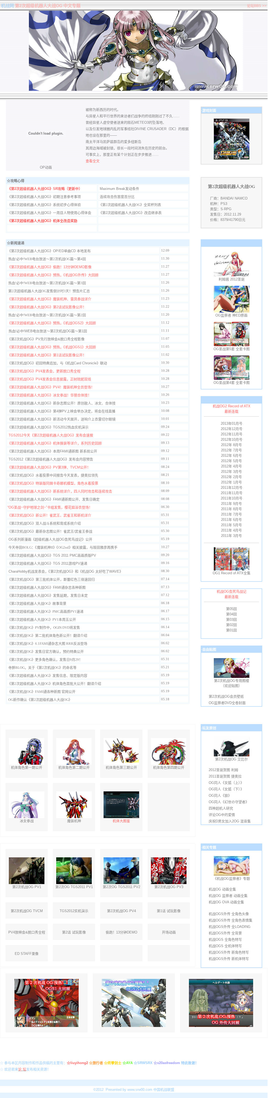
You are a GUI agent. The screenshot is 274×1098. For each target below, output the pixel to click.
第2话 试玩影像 (74, 932)
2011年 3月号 (231, 536)
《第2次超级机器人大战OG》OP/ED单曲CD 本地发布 (49, 251)
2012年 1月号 (231, 482)
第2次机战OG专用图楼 (231, 681)
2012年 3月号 (231, 472)
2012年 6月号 (231, 456)
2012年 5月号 (231, 461)
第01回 (231, 630)
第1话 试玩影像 (169, 911)
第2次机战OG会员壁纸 (226, 696)
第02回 (231, 625)
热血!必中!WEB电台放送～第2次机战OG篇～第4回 (47, 259)
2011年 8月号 (231, 509)
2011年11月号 (231, 493)
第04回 (231, 614)
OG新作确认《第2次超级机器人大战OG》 (40, 700)
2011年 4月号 (231, 530)
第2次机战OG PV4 (121, 911)
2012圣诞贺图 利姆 (223, 770)
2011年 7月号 (231, 514)
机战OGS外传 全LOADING (229, 927)
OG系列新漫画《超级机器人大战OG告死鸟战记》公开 (50, 539)
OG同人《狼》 (220, 796)
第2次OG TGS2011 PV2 (121, 887)
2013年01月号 (231, 423)
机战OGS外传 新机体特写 (229, 959)
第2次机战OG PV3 (168, 887)
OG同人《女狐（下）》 (226, 789)
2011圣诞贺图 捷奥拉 (225, 776)
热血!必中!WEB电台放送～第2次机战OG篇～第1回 (48, 331)
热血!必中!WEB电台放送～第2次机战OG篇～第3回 (47, 283)
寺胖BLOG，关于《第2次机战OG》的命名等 (42, 668)
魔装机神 (74, 821)
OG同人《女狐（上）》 (226, 783)
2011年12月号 (231, 488)
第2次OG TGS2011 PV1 (74, 887)
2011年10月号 (231, 498)
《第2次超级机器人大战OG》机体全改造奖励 (42, 221)
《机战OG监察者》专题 (231, 879)
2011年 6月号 (231, 520)
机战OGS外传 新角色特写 (229, 952)
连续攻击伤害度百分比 (117, 197)
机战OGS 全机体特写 (225, 946)
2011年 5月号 (231, 525)
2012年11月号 (231, 434)
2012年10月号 (231, 439)
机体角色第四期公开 (168, 767)
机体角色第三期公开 (121, 767)
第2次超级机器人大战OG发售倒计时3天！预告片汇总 (49, 291)
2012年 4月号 (231, 466)
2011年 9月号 (231, 504)
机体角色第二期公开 (74, 767)
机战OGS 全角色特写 (225, 939)
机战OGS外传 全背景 (225, 933)
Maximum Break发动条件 (119, 189)
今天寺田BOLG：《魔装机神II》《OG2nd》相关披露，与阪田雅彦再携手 (62, 547)
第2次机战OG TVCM (27, 911)
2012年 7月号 (231, 450)
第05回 (231, 609)
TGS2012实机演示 (74, 911)
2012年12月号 (231, 429)
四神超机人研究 (221, 808)
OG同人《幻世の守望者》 (229, 802)
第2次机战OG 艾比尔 (231, 759)
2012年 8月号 (231, 445)
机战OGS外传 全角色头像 (229, 914)
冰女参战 (27, 821)
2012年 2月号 (231, 477)
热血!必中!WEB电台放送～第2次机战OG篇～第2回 (47, 315)
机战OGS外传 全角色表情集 (230, 920)
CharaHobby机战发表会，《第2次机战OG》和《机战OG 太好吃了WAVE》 (66, 571)
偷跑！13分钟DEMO (121, 932)
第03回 (231, 620)
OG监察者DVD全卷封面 (227, 703)
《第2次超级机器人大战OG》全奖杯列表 (130, 205)
